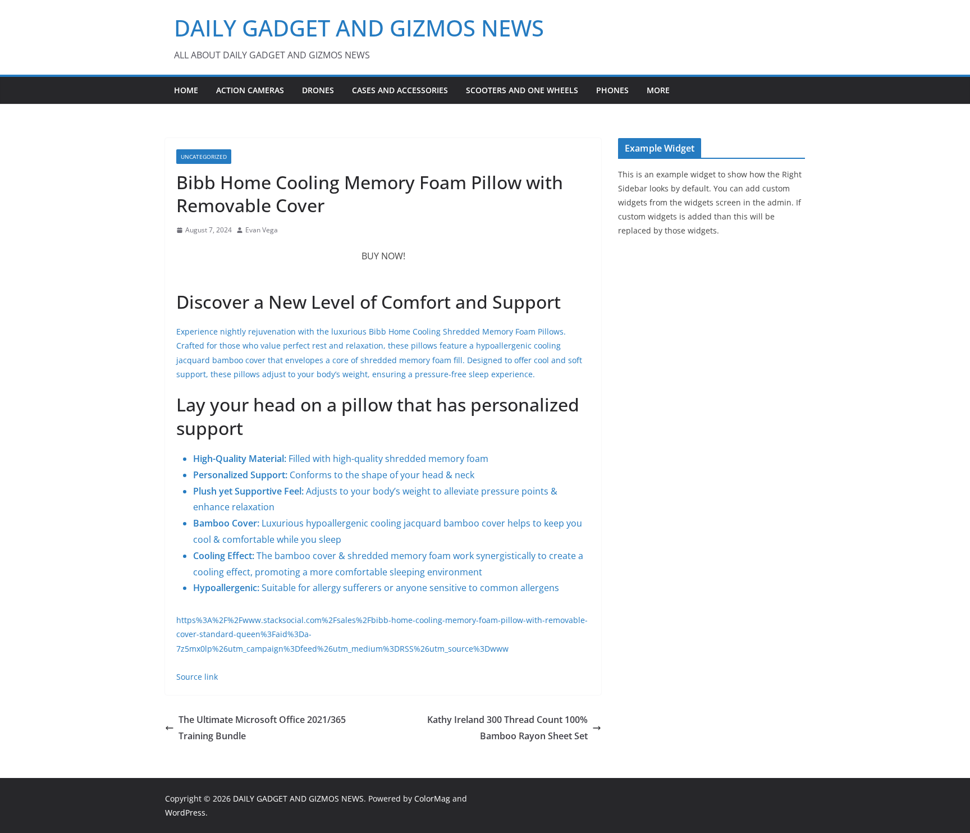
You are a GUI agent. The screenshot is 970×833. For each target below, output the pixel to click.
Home (186, 90)
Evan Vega (261, 230)
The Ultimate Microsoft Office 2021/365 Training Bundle (262, 727)
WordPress (185, 812)
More (658, 90)
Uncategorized (204, 157)
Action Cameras (250, 90)
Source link (197, 676)
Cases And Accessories (400, 90)
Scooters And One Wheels (522, 90)
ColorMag (432, 798)
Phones (612, 90)
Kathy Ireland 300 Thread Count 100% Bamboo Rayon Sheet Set (507, 727)
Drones (318, 90)
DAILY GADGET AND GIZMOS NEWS (359, 27)
